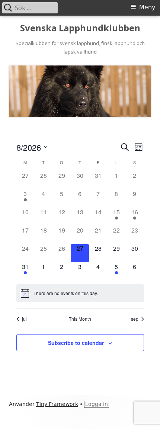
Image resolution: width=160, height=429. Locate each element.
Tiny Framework (57, 404)
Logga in (96, 404)
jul (24, 319)
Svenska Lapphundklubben (80, 28)
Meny (147, 7)
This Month (80, 319)
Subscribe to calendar (76, 342)
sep (134, 319)
